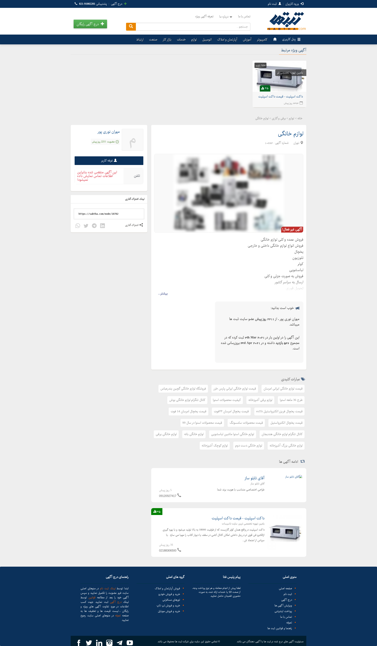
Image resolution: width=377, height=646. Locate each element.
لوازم (194, 39)
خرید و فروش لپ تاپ (168, 606)
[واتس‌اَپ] (77, 226)
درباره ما (224, 17)
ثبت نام (272, 4)
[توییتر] (86, 226)
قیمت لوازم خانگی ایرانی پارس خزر (234, 388)
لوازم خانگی (290, 134)
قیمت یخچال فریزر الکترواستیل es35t (279, 411)
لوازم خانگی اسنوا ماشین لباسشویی (232, 434)
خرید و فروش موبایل (169, 611)
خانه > (298, 118)
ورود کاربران (292, 4)
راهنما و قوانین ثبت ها (279, 628)
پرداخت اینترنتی (283, 611)
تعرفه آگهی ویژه (204, 16)
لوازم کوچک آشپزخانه (215, 445)
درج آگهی (117, 4)
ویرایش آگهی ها (283, 606)
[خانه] (274, 39)
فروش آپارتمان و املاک (167, 588)
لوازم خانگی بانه (194, 434)
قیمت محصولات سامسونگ (246, 422)
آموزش (247, 39)
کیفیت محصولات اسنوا (227, 400)
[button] (90, 24)
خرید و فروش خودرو (169, 594)
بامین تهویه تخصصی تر (290, 73)
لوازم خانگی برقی (166, 434)
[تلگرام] (94, 226)
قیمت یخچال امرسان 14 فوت (188, 411)
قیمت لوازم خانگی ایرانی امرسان (283, 388)
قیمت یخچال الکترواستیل (286, 422)
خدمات (181, 39)
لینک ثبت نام (107, 588)
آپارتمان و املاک (227, 39)
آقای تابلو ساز (254, 478)
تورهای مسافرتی (171, 600)
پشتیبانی (93, 4)
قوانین (92, 597)
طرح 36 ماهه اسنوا (291, 400)
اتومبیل (207, 39)
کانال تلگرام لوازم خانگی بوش (187, 400)
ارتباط (140, 39)
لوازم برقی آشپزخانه (260, 400)
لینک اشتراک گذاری (135, 199)
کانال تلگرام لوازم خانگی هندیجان (282, 434)
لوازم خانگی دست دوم (248, 445)
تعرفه (289, 623)
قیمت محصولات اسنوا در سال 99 (202, 422)
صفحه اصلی (285, 588)
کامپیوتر (262, 39)
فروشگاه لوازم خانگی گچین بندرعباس (183, 388)
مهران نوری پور (109, 132)
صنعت (153, 39)
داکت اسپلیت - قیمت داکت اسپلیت (238, 518)
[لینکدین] (102, 226)
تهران (296, 143)
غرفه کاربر (107, 160)
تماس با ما (244, 16)
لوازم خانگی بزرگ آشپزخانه (286, 445)
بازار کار (167, 39)
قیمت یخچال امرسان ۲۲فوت (231, 411)
